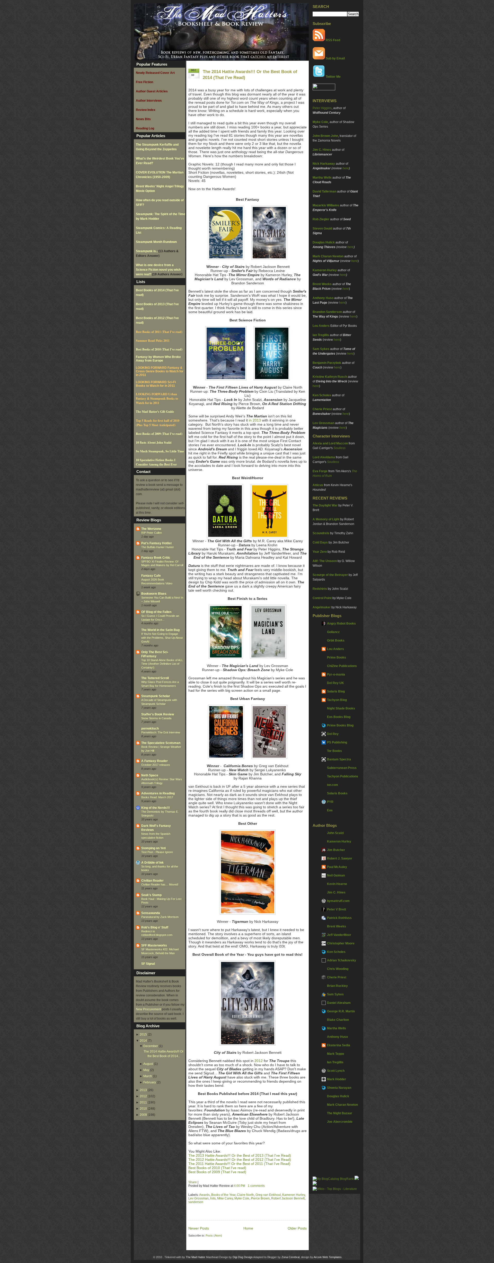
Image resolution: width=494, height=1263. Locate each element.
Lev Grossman (323, 423)
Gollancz (333, 632)
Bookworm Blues (153, 593)
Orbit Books (336, 640)
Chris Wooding (337, 969)
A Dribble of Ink (152, 862)
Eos (330, 810)
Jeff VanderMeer (339, 935)
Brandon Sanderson (327, 312)
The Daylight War (325, 505)
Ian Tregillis (321, 335)
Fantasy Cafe (151, 575)
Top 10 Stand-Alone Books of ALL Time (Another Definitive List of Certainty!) (162, 664)
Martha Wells (322, 177)
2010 (143, 1108)
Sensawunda (150, 913)
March (147, 1076)
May (146, 1070)
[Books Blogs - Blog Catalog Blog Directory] (333, 1179)
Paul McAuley (337, 867)
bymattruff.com (338, 901)
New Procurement (148, 1009)
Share (192, 1182)
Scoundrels (321, 533)
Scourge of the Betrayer (330, 575)
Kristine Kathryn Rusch (330, 377)
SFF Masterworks (154, 945)
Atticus (318, 485)
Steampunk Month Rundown (156, 242)
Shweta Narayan (339, 1088)
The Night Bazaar (339, 1113)
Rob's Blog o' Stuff (154, 927)
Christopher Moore (341, 943)
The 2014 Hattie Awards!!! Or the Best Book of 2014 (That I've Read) (250, 74)
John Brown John (325, 136)
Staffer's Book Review (157, 714)
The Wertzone (151, 529)
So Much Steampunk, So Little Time (160, 451)
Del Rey (333, 734)
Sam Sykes (321, 349)
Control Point (322, 598)
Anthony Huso (323, 298)
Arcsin (318, 1257)
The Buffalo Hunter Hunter (157, 547)
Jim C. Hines (322, 150)
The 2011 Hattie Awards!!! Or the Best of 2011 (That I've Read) (239, 1164)
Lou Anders (321, 326)
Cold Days (320, 542)
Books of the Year (223, 1195)
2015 (143, 1034)
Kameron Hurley (325, 270)
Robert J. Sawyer (339, 858)
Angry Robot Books (341, 623)
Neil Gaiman (336, 875)
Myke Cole (320, 122)
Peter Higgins (322, 108)
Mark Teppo (335, 1054)
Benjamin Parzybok (327, 363)
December (150, 1046)
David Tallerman (324, 191)
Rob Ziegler (321, 219)
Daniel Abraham (339, 1003)
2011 (143, 1102)
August (148, 1064)
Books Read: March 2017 (157, 797)
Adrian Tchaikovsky (341, 960)
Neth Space (149, 775)
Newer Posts (198, 1228)
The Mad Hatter (195, 1257)
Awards (204, 1195)
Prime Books (336, 657)
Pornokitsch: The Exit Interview (160, 732)
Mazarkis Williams (326, 205)
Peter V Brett (336, 909)
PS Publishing (337, 742)
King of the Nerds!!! (155, 808)
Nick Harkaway (324, 163)
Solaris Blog (336, 691)
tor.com (332, 785)
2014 (143, 1040)
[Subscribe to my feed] (319, 40)
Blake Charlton (338, 1020)
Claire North (245, 1195)
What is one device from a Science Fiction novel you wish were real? (158, 269)
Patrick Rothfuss (339, 918)
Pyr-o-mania (336, 674)
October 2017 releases (155, 764)
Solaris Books (337, 793)
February (149, 1082)
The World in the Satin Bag (160, 630)
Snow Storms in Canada (156, 718)
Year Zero (320, 552)
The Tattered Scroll (155, 678)
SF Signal (148, 964)
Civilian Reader (152, 880)
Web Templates (332, 1257)
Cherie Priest (322, 409)
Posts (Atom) (214, 1235)
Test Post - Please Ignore (157, 852)
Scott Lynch (336, 1071)
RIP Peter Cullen (151, 532)
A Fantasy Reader (154, 761)
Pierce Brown (260, 1198)
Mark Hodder (336, 1079)
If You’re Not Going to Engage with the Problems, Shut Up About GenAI (162, 637)
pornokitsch (150, 728)
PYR (330, 802)
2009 (143, 1115)
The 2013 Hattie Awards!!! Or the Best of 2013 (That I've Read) (239, 1155)
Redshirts (320, 589)
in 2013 (255, 420)
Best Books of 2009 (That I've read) (159, 434)
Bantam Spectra (339, 759)
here (345, 168)
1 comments (256, 1186)
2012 (143, 1096)
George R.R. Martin (341, 1011)
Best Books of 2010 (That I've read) (159, 349)
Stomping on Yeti (153, 848)
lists (213, 1198)
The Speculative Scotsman (160, 743)
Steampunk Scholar (155, 696)
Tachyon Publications (342, 776)
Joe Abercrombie (339, 1122)
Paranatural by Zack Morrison (160, 916)
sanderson (195, 1202)
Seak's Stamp (151, 895)
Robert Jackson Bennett (288, 1198)
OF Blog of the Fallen (156, 612)
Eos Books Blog (338, 717)
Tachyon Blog (337, 700)
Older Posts (297, 1228)
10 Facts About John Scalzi (153, 442)
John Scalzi (335, 833)
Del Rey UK (335, 683)
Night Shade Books (341, 708)
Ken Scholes (322, 395)
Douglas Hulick (324, 242)
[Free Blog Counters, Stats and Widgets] (315, 1184)
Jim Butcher (336, 850)
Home (248, 1228)
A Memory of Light (326, 519)
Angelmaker (322, 607)
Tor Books (334, 751)
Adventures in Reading (158, 793)
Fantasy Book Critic (155, 557)
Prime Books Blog (340, 725)
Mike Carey (225, 1198)
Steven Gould (322, 228)
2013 (143, 1090)
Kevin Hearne (337, 884)
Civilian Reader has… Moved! (159, 884)
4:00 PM (239, 1186)
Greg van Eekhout (268, 1195)
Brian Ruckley (337, 986)
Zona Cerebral (290, 1257)
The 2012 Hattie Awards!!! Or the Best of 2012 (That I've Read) (239, 1159)
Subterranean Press (342, 768)
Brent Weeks (322, 284)
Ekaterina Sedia (338, 1045)
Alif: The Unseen (325, 561)
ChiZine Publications (342, 666)
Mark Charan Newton (328, 256)
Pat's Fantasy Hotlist (156, 543)
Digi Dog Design (243, 1257)
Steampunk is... (147, 251)
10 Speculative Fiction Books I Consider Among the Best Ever (156, 462)
